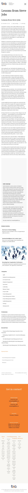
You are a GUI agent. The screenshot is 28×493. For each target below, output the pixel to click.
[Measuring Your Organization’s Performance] (14, 253)
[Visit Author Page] (14, 171)
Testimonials (3, 456)
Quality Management (7, 301)
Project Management (7, 293)
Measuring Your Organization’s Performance (12, 262)
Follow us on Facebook (14, 424)
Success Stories (3, 452)
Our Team (3, 446)
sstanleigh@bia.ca (14, 406)
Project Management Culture (9, 296)
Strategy (4, 303)
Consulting (9, 436)
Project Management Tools (7, 360)
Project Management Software (9, 298)
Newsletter (3, 459)
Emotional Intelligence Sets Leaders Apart (11, 238)
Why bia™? (3, 449)
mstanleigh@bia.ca (14, 401)
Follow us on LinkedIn (14, 426)
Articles (19, 444)
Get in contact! (14, 389)
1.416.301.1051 (14, 399)
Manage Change (6, 289)
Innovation (5, 284)
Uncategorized (6, 305)
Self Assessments (19, 447)
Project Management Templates (8, 357)
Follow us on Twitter (14, 427)
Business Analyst (14, 452)
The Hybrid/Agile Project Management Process (12, 338)
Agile (4, 274)
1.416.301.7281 (14, 404)
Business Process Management (9, 277)
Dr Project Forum (6, 279)
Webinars (4, 362)
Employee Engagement (7, 282)
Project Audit (5, 291)
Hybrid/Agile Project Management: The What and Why (14, 345)
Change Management (14, 458)
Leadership (23, 23)
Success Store (4, 351)
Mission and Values (3, 442)
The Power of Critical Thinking (9, 229)
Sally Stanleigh (15, 23)
